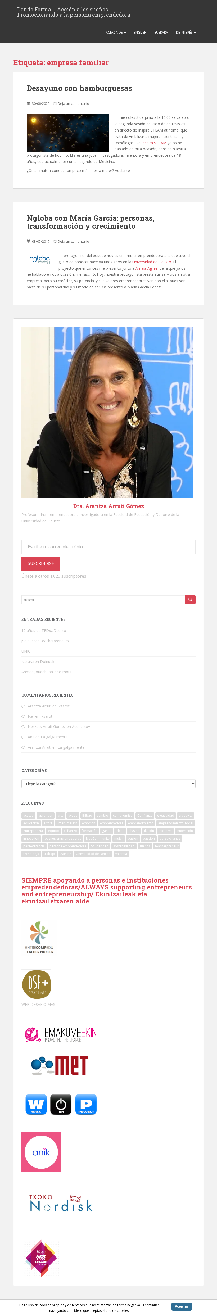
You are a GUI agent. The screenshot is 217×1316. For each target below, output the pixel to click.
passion (149, 838)
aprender (45, 815)
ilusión (149, 831)
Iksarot (64, 705)
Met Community (98, 838)
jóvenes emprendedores (62, 838)
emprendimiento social (175, 823)
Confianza (144, 815)
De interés (184, 32)
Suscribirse (41, 563)
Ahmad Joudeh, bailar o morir (46, 671)
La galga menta (54, 736)
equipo (53, 831)
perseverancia (34, 846)
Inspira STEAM (153, 142)
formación (89, 831)
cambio (102, 815)
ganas (106, 831)
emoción (88, 823)
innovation (31, 838)
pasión (133, 838)
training (65, 854)
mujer (118, 838)
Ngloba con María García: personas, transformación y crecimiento (91, 222)
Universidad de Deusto (151, 261)
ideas (120, 831)
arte (60, 815)
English (140, 32)
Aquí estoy (81, 726)
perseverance (170, 838)
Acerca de (114, 32)
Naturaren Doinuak (37, 661)
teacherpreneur (167, 846)
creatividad (165, 815)
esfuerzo (70, 831)
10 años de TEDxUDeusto (43, 630)
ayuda (73, 815)
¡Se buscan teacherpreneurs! (45, 640)
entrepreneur (33, 831)
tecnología (31, 854)
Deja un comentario (73, 103)
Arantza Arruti (39, 705)
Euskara (161, 32)
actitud (28, 815)
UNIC (25, 651)
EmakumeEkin (67, 823)
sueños (144, 846)
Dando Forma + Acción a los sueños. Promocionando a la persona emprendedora (73, 11)
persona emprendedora (67, 846)
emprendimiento (140, 823)
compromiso (123, 815)
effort (48, 823)
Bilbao (87, 815)
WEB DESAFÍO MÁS (38, 1004)
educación (31, 823)
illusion (134, 831)
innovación (185, 831)
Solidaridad (99, 846)
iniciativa (165, 831)
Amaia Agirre (146, 268)
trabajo (49, 854)
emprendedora (111, 823)
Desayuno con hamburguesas (79, 88)
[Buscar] (190, 599)
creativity (185, 815)
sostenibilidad (124, 846)
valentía (121, 854)
